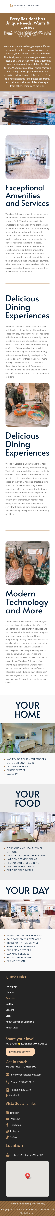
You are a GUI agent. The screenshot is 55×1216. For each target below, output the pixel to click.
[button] (28, 1176)
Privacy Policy (38, 1203)
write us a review (21, 1051)
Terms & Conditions (19, 1203)
